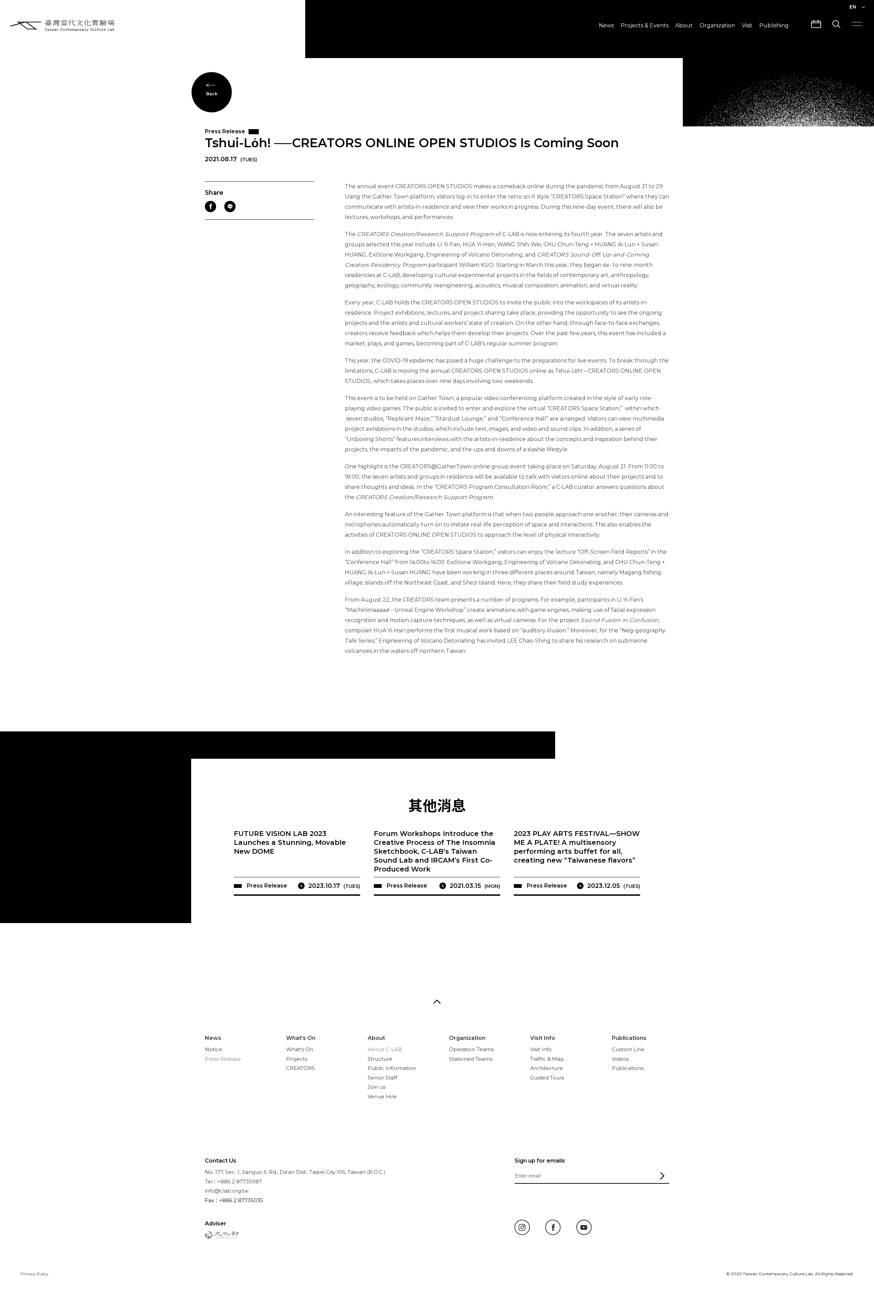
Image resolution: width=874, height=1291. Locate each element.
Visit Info (542, 1038)
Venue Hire (382, 1096)
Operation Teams (471, 1049)
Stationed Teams (470, 1059)
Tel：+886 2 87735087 (233, 1181)
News (606, 25)
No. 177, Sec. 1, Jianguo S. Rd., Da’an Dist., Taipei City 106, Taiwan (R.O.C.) (295, 1172)
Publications (629, 1038)
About (684, 25)
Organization (717, 25)
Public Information (392, 1068)
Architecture (546, 1068)
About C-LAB (385, 1049)
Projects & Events (644, 25)
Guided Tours (547, 1077)
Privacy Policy (34, 1273)
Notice (213, 1049)
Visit (747, 25)
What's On (300, 1038)
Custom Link (628, 1049)
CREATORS (300, 1068)
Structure (380, 1059)
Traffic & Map (547, 1059)
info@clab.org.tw (227, 1190)
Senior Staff (382, 1077)
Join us (376, 1087)
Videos (620, 1059)
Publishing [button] (774, 25)
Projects (296, 1059)
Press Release (223, 1059)
